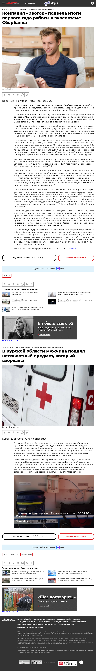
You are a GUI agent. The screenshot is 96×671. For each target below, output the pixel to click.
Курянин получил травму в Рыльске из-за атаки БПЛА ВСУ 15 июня (53, 515)
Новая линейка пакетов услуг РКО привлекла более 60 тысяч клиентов (75, 301)
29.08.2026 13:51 (7, 347)
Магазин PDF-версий (78, 622)
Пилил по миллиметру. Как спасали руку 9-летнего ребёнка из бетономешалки (28, 572)
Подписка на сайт (64, 619)
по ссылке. (71, 248)
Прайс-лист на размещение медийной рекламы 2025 (36, 624)
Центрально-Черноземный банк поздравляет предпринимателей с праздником (75, 293)
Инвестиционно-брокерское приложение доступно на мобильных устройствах (27, 308)
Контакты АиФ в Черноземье (44, 619)
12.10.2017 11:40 (7, 9)
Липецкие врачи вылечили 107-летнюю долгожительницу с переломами (72, 572)
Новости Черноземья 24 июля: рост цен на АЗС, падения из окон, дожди (27, 579)
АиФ (19, 427)
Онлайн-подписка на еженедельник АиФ (53, 622)
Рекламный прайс (24, 619)
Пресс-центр (77, 619)
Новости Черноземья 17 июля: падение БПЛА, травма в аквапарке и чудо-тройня (75, 579)
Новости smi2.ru (10, 340)
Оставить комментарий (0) (76, 258)
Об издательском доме (26, 622)
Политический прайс (66, 624)
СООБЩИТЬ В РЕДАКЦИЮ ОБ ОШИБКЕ (30, 627)
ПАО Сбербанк (7, 89)
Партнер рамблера (49, 662)
